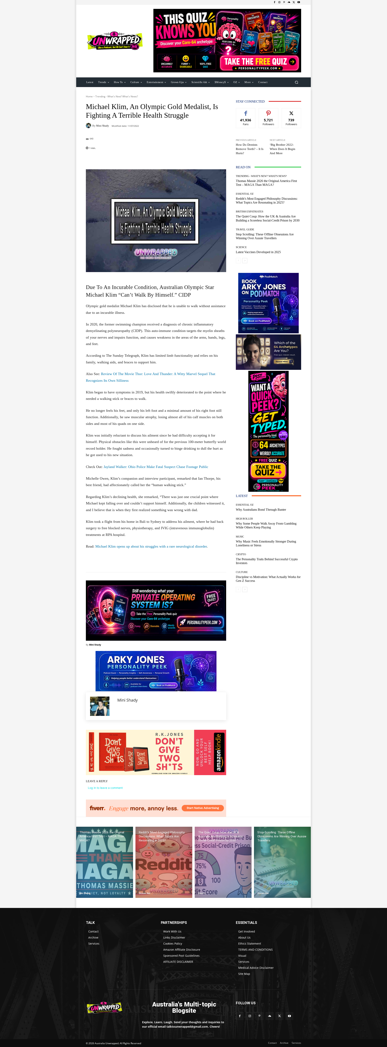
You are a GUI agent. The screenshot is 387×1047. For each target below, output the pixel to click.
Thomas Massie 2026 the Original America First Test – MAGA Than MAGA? (266, 182)
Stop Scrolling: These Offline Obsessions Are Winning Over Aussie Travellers (265, 236)
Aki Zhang (85, 893)
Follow (268, 111)
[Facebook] (274, 2)
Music (240, 536)
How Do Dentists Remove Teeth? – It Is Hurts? (249, 149)
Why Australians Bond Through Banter (261, 509)
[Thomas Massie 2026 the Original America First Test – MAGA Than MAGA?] (104, 862)
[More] (182, 159)
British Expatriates (249, 211)
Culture (242, 572)
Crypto (241, 554)
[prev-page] (238, 260)
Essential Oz (245, 193)
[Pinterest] (284, 2)
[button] (296, 82)
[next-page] (244, 260)
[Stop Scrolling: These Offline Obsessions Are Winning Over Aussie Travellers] (282, 862)
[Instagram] (279, 2)
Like (245, 111)
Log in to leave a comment (105, 787)
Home (89, 96)
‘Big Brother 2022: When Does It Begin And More (282, 149)
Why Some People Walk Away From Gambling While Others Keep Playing (266, 525)
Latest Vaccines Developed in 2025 (258, 252)
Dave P (202, 893)
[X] (293, 2)
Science (241, 247)
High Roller (244, 518)
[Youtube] (298, 2)
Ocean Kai (144, 893)
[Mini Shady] (89, 125)
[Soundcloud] (289, 2)
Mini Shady (102, 125)
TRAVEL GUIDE (245, 229)
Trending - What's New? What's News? (116, 96)
